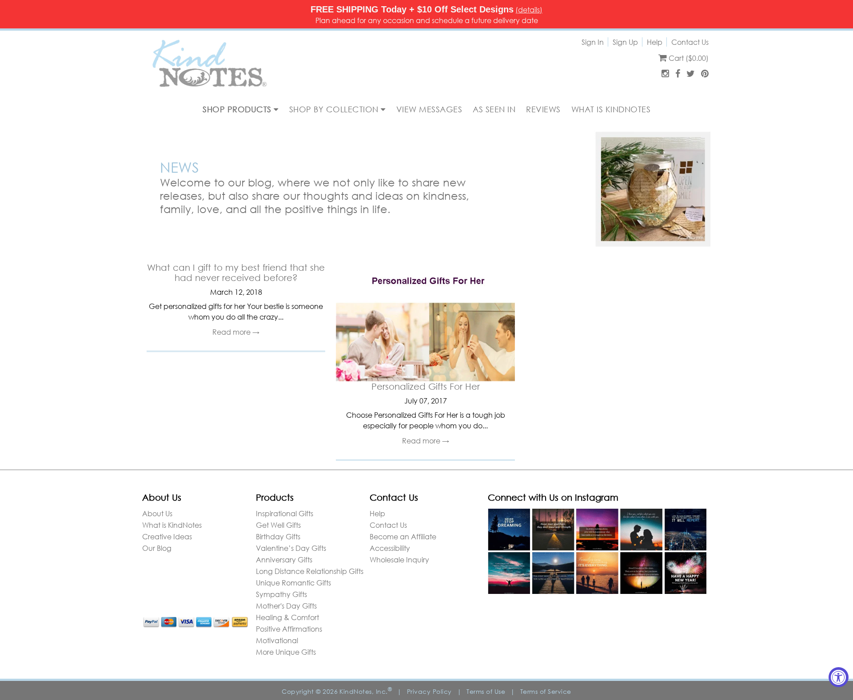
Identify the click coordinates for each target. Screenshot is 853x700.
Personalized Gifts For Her (425, 386)
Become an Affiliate (403, 536)
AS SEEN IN (494, 109)
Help (654, 42)
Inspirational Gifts (284, 513)
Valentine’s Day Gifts (291, 548)
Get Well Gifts (278, 525)
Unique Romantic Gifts (293, 582)
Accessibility (390, 548)
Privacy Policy (429, 691)
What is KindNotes (172, 525)
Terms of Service (545, 691)
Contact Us (690, 42)
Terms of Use (485, 691)
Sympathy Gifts (281, 594)
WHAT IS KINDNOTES (611, 109)
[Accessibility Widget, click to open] (839, 677)
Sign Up (625, 42)
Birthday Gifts (278, 536)
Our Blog (156, 548)
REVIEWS (543, 109)
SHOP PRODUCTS (238, 109)
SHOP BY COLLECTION (335, 109)
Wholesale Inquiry (399, 559)
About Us (157, 513)
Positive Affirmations (289, 628)
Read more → (235, 331)
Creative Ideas (167, 536)
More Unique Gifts (286, 651)
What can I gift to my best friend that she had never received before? (236, 272)
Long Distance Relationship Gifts (309, 571)
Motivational (277, 640)
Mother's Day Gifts (286, 605)
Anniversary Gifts (284, 559)
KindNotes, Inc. (365, 691)
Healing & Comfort (287, 617)
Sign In (593, 42)
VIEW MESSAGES (429, 109)
